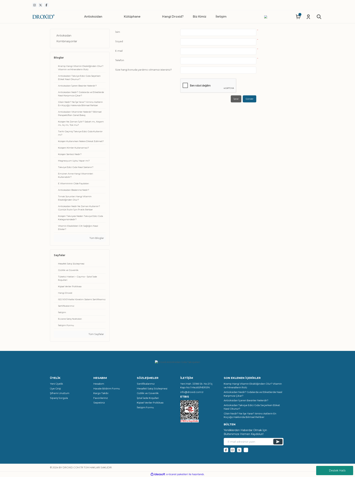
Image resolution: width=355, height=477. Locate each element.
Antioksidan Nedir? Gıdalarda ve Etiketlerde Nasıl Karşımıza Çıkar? (253, 394)
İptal (236, 98)
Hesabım (98, 383)
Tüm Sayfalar (96, 334)
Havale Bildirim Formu (106, 388)
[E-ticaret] (177, 474)
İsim (117, 31)
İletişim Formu (145, 407)
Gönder (249, 98)
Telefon (119, 60)
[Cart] (298, 16)
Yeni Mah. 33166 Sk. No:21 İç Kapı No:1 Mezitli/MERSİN (196, 385)
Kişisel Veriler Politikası (150, 402)
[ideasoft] (158, 474)
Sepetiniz (99, 402)
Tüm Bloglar (96, 237)
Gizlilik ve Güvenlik (148, 393)
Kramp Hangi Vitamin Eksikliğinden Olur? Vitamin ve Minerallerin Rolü (253, 385)
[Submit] (278, 441)
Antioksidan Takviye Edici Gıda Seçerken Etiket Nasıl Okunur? (252, 407)
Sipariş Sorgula (59, 397)
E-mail (119, 50)
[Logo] (43, 16)
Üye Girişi (55, 388)
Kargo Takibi (100, 393)
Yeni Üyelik (56, 383)
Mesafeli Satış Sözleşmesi (152, 388)
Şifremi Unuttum (59, 393)
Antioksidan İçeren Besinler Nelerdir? (246, 400)
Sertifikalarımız (146, 383)
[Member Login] (308, 16)
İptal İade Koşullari (148, 397)
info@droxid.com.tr (192, 392)
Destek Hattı (337, 470)
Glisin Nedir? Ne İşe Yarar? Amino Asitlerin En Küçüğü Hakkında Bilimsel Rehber (250, 415)
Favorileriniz (100, 397)
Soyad (119, 41)
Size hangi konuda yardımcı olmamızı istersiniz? (143, 69)
